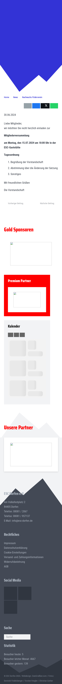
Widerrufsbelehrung (14, 561)
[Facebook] (10, 593)
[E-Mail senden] (28, 105)
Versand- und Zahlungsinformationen (23, 557)
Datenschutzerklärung (15, 547)
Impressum (10, 543)
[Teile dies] (36, 105)
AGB (6, 566)
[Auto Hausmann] (31, 253)
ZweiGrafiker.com (39, 676)
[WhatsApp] (10, 607)
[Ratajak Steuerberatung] (27, 300)
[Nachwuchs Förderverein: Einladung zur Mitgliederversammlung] (31, 14)
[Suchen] (27, 637)
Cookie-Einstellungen (15, 552)
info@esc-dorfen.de (22, 520)
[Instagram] (24, 593)
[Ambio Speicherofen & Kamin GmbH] (31, 454)
